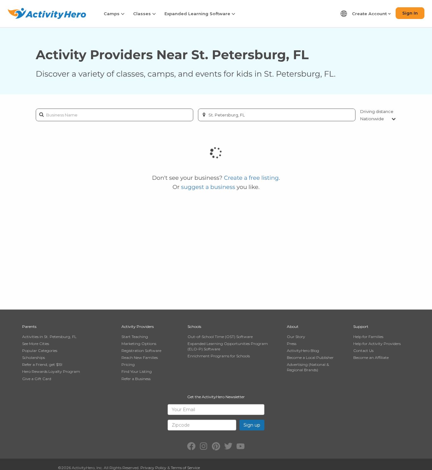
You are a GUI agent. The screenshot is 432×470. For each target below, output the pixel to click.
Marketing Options (138, 343)
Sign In (410, 13)
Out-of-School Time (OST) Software (220, 336)
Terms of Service (185, 467)
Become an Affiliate (371, 357)
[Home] (47, 13)
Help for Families (368, 336)
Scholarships (33, 357)
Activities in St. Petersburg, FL (49, 336)
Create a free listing (251, 177)
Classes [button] (142, 13)
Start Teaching (134, 336)
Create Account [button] (370, 13)
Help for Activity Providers (377, 343)
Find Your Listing (136, 371)
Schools (194, 326)
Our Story (296, 336)
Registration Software (141, 350)
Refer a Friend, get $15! (42, 364)
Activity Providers (137, 326)
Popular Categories (39, 350)
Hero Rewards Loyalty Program (51, 371)
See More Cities (35, 343)
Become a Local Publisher (310, 357)
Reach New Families (139, 357)
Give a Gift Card (36, 378)
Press (291, 343)
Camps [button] (112, 13)
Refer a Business (136, 378)
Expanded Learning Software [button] (197, 13)
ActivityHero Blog (303, 350)
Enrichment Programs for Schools (219, 356)
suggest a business (208, 187)
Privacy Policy (153, 467)
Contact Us (363, 350)
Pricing (128, 364)
